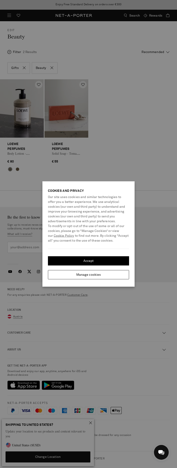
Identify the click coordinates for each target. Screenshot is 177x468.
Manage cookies (88, 274)
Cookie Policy (64, 235)
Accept (88, 261)
